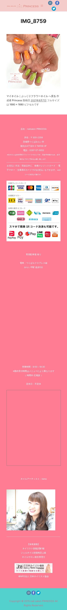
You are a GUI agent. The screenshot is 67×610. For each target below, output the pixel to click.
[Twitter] (54, 9)
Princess (17, 100)
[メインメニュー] (42, 6)
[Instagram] (50, 3)
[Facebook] (57, 3)
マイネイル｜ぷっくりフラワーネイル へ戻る (31, 96)
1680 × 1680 (17, 104)
